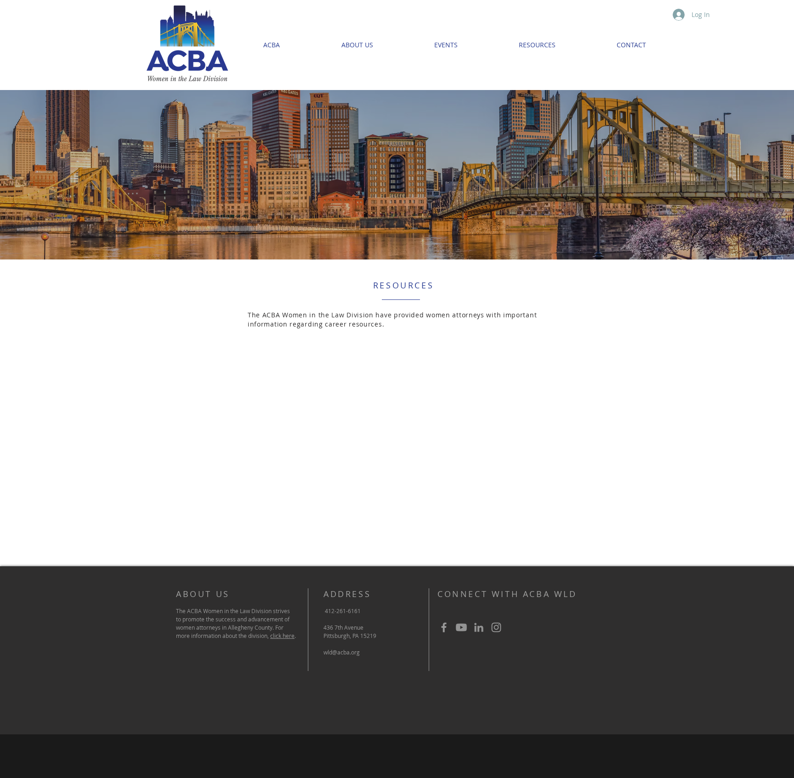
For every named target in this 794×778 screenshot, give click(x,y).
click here (282, 635)
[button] (537, 45)
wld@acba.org (341, 652)
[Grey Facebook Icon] (443, 627)
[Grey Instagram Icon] (496, 627)
